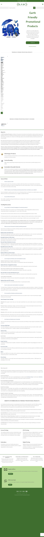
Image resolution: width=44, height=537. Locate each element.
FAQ (26, 0)
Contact (23, 0)
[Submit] (34, 8)
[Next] (4, 85)
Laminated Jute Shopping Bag (2, 59)
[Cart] (42, 4)
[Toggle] (2, 181)
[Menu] (1, 4)
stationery (40, 376)
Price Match (19, 0)
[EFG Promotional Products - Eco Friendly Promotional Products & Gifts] (22, 4)
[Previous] (1, 85)
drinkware (29, 376)
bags (32, 376)
